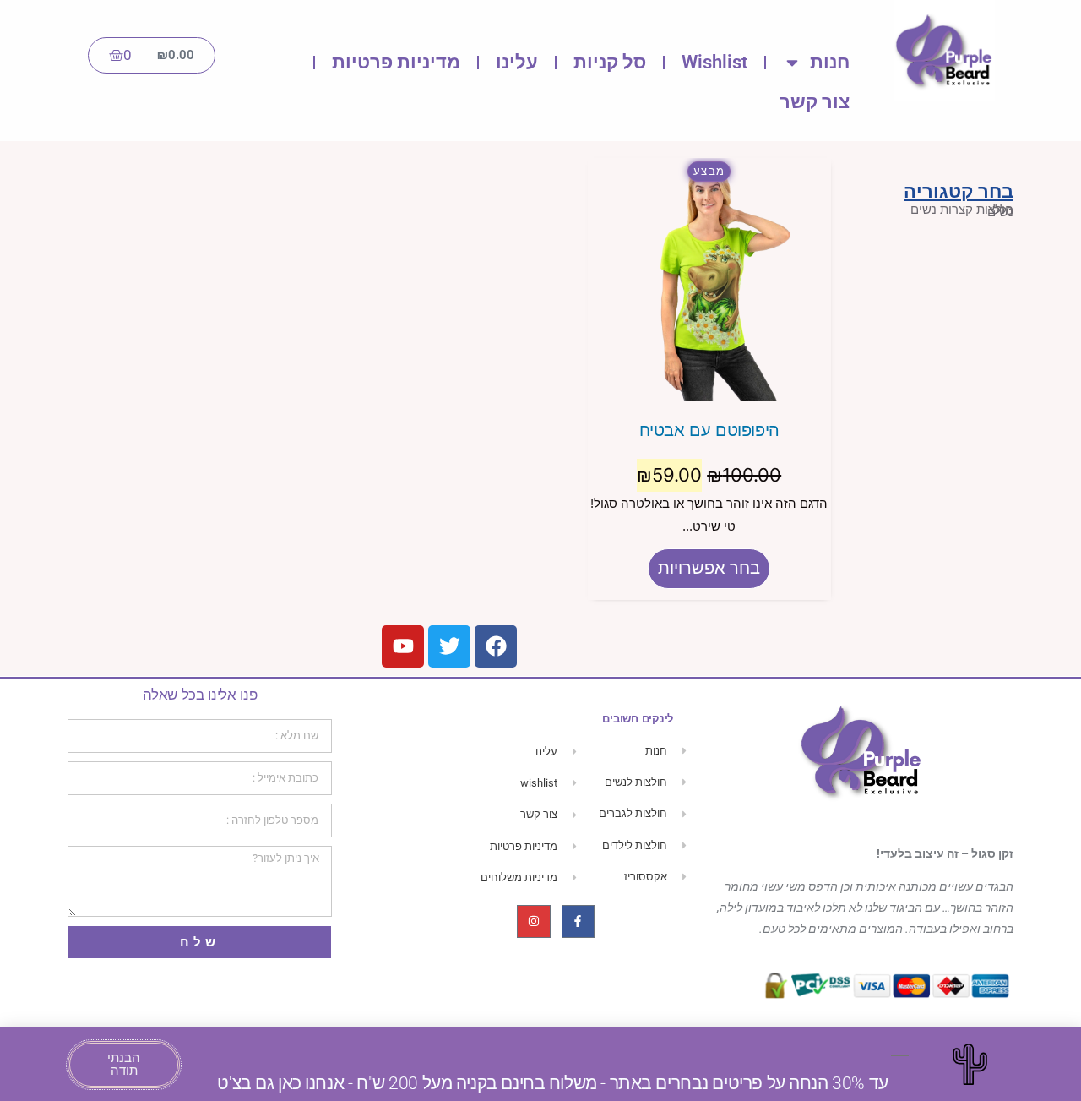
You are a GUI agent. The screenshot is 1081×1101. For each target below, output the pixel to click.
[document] (540, 550)
